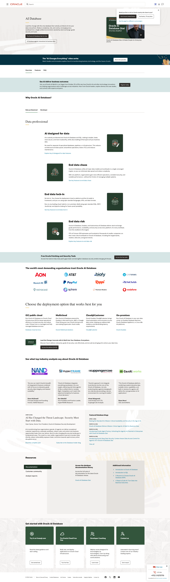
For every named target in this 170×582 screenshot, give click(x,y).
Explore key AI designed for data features (58, 153)
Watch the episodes (120, 60)
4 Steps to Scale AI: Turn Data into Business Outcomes (126, 481)
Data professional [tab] (32, 110)
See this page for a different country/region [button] (130, 21)
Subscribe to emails (77, 577)
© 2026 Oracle (29, 577)
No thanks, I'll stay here (145, 16)
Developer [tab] (43, 110)
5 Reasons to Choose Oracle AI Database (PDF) (125, 476)
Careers (69, 577)
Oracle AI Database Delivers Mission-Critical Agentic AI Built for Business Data (114, 426)
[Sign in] (159, 4)
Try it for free (65, 562)
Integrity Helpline (88, 577)
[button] (7, 4)
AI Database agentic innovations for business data (41, 41)
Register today (125, 85)
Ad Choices (63, 577)
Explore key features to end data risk (80, 241)
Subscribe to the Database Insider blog (68, 443)
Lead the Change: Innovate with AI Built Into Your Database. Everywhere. (65, 340)
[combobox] (85, 4)
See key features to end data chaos (80, 180)
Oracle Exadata (121, 330)
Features (38, 70)
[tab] (37, 467)
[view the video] (125, 27)
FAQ (44, 70)
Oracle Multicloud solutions (64, 330)
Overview (29, 70)
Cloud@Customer (91, 330)
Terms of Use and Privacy (42, 577)
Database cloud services (33, 330)
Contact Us (96, 577)
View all (91, 444)
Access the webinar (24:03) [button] (49, 347)
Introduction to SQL (122, 472)
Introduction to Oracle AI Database (127, 469)
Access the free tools (122, 257)
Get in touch (125, 562)
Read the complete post (33, 443)
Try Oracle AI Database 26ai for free (37, 36)
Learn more (95, 562)
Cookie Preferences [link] (54, 577)
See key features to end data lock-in (56, 210)
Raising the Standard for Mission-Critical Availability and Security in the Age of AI (115, 421)
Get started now (35, 562)
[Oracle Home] (16, 4)
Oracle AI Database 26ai (83, 480)
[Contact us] (163, 4)
